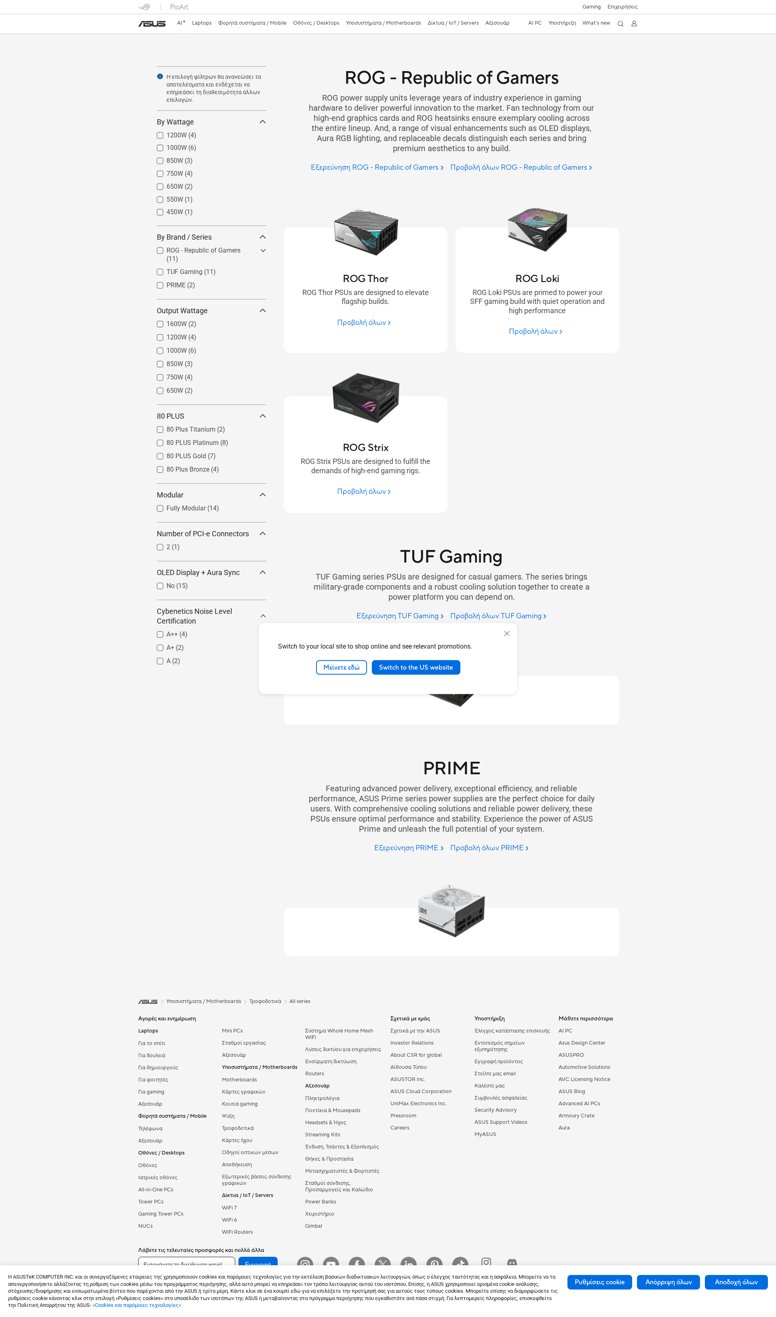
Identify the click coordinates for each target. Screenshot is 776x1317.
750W (165, 171)
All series (299, 1001)
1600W (167, 322)
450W (165, 210)
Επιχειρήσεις (622, 7)
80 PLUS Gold (176, 454)
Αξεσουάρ (150, 1104)
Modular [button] (170, 495)
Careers (399, 1128)
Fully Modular (176, 506)
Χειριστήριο (319, 1214)
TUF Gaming (175, 270)
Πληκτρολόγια (322, 1098)
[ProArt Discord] (512, 1265)
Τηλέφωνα (150, 1128)
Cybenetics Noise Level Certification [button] (194, 616)
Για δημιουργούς (158, 1067)
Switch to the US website (416, 667)
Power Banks (320, 1202)
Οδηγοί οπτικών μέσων (250, 1152)
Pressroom (403, 1116)
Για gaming (151, 1092)
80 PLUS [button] (170, 416)
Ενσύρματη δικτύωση (330, 1061)
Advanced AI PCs (579, 1103)
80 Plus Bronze (178, 467)
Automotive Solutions (584, 1067)
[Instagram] (305, 1265)
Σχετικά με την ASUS (415, 1031)
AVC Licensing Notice (584, 1079)
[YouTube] (331, 1265)
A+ (160, 645)
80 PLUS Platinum (183, 441)
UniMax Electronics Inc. (418, 1103)
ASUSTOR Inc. (407, 1079)
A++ (162, 632)
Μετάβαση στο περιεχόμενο (143, 24)
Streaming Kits (322, 1135)
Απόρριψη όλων (668, 1282)
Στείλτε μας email (495, 1073)
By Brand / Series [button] (184, 237)
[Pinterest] (434, 1265)
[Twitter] (383, 1265)
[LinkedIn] (409, 1265)
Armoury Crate (577, 1116)
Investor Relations (412, 1043)
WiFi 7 (229, 1208)
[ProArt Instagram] (486, 1265)
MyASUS (485, 1134)
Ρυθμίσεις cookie (600, 1282)
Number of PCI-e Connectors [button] (203, 533)
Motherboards (239, 1080)
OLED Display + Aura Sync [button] (198, 572)
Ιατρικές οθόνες (157, 1177)
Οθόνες (147, 1165)
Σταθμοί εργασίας (244, 1043)
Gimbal (313, 1226)
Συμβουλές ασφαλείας (500, 1098)
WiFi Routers (237, 1232)
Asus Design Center (582, 1043)
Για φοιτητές (153, 1080)
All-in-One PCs (155, 1189)
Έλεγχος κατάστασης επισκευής (512, 1031)
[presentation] (160, 76)
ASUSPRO (571, 1055)
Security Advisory (495, 1110)
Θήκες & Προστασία (329, 1159)
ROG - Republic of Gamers (194, 248)
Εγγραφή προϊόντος (498, 1061)
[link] (152, 24)
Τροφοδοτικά (238, 1128)
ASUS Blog (572, 1091)
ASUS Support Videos (500, 1122)
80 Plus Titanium (181, 427)
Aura (564, 1128)
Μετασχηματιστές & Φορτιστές (342, 1171)
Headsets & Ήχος (325, 1122)
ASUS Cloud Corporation (420, 1091)
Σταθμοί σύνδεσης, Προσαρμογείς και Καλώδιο (339, 1186)
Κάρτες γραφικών (244, 1092)
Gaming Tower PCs (160, 1214)
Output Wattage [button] (182, 310)
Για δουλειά (151, 1055)
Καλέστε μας (489, 1086)
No (161, 584)
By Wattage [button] (175, 122)
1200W (167, 133)
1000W (167, 146)
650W (165, 184)
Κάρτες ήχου (237, 1140)
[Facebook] (357, 1265)
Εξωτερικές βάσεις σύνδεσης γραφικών (256, 1180)
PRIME (166, 283)
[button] (591, 7)
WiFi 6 (229, 1220)
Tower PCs (151, 1202)
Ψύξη (228, 1116)
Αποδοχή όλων (736, 1282)
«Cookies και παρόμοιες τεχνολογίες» (137, 1305)
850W (165, 158)
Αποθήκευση (237, 1164)
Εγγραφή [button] (258, 1265)
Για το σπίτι (151, 1043)
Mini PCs (232, 1031)
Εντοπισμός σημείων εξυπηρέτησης (499, 1046)
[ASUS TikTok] (460, 1265)
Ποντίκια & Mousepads (333, 1110)
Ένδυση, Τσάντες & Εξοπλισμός (342, 1147)
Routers (314, 1073)
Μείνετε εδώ (341, 667)
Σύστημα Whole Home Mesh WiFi (339, 1034)
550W (165, 197)
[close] (507, 633)
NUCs (145, 1226)
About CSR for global (416, 1055)
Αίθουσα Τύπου (408, 1067)
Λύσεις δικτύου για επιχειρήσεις (343, 1049)
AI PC (565, 1031)
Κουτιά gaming (240, 1104)
